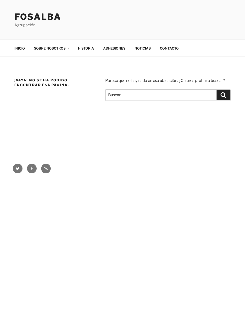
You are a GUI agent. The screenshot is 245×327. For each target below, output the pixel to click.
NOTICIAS (142, 48)
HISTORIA (86, 48)
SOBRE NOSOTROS (50, 48)
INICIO (19, 48)
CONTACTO (169, 48)
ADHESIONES (114, 48)
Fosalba (37, 16)
